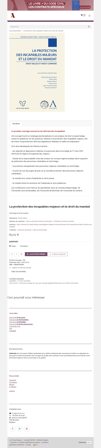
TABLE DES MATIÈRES (18, 272)
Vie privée (13, 442)
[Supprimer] (12, 254)
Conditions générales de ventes (29, 442)
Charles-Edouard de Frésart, (64, 224)
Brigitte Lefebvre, (48, 224)
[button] (36, 254)
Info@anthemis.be (18, 413)
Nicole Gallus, (78, 224)
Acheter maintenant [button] (59, 254)
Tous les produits (15, 31)
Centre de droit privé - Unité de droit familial (32, 230)
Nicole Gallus (22, 218)
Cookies (28, 445)
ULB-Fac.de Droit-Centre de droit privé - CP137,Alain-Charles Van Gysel (50, 221)
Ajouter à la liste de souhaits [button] (21, 268)
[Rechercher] (89, 27)
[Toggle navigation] (89, 15)
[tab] (16, 123)
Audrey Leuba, (38, 224)
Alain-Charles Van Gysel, (25, 224)
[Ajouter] (21, 254)
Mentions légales (42, 440)
